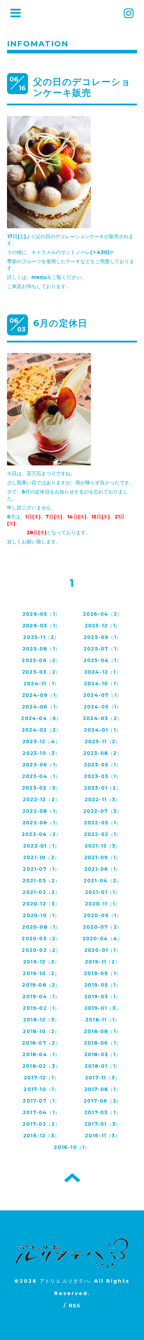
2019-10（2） (41, 973)
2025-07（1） (103, 649)
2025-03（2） (41, 672)
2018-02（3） (41, 1066)
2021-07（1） (41, 869)
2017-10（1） (41, 1089)
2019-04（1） (41, 996)
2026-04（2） (103, 614)
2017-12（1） (41, 1077)
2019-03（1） (102, 996)
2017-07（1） (41, 1101)
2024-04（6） (41, 718)
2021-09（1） (102, 857)
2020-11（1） (103, 904)
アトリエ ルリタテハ (64, 1281)
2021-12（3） (103, 846)
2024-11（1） (41, 683)
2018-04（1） (41, 1054)
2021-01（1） (103, 892)
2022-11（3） (103, 799)
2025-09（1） (103, 637)
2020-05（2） (41, 938)
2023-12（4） (41, 741)
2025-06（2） (41, 660)
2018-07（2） (41, 1043)
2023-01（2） (103, 788)
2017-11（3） (102, 1077)
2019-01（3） (102, 1008)
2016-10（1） (72, 1147)
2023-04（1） (41, 776)
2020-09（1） (103, 915)
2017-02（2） (41, 1124)
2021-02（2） (41, 892)
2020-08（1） (41, 927)
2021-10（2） (41, 857)
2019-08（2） (41, 985)
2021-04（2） (103, 880)
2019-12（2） (41, 962)
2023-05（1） (103, 764)
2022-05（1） (103, 822)
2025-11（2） (41, 637)
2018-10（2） (41, 1031)
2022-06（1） (41, 822)
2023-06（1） (41, 764)
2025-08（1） (41, 649)
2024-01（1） (102, 730)
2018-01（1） (103, 1066)
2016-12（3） (41, 1135)
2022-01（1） (41, 846)
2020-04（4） (102, 938)
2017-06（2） (103, 1101)
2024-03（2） (102, 718)
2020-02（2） (41, 950)
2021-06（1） (102, 869)
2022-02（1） (103, 834)
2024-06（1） (41, 707)
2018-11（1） (102, 1020)
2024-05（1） (103, 707)
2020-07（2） (102, 927)
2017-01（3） (102, 1124)
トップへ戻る (72, 1177)
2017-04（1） (41, 1112)
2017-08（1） (102, 1089)
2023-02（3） (41, 788)
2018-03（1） (102, 1054)
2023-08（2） (102, 753)
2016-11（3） (103, 1135)
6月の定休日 (60, 323)
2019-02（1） (41, 1008)
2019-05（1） (102, 985)
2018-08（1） (102, 1031)
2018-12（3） (41, 1020)
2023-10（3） (41, 753)
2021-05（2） (41, 880)
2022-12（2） (41, 799)
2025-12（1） (103, 625)
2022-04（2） (41, 834)
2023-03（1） (103, 776)
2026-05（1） (41, 614)
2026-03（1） (41, 625)
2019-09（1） (102, 973)
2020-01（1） (102, 950)
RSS (75, 1305)
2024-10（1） (102, 683)
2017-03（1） (102, 1112)
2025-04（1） (103, 660)
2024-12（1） (102, 672)
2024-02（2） (41, 730)
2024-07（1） (102, 695)
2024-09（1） (41, 695)
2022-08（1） (41, 811)
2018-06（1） (102, 1043)
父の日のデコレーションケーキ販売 (82, 87)
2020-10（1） (41, 915)
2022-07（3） (102, 811)
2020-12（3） (41, 904)
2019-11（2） (103, 962)
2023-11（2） (103, 741)
